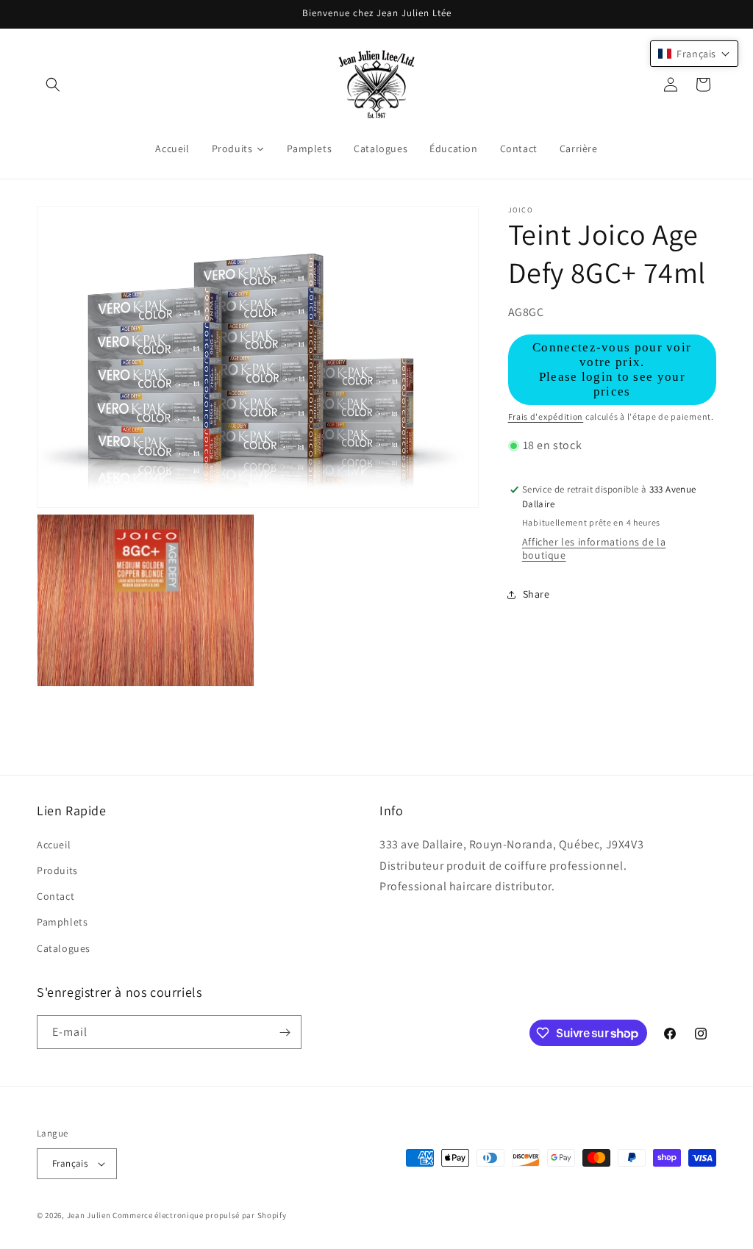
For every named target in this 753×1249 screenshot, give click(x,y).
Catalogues (63, 948)
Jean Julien (89, 1215)
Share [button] (536, 594)
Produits (57, 870)
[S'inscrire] (284, 1032)
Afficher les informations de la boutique (594, 548)
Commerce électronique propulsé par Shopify (199, 1215)
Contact (55, 896)
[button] (53, 84)
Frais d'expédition (546, 416)
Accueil (54, 844)
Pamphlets (62, 921)
